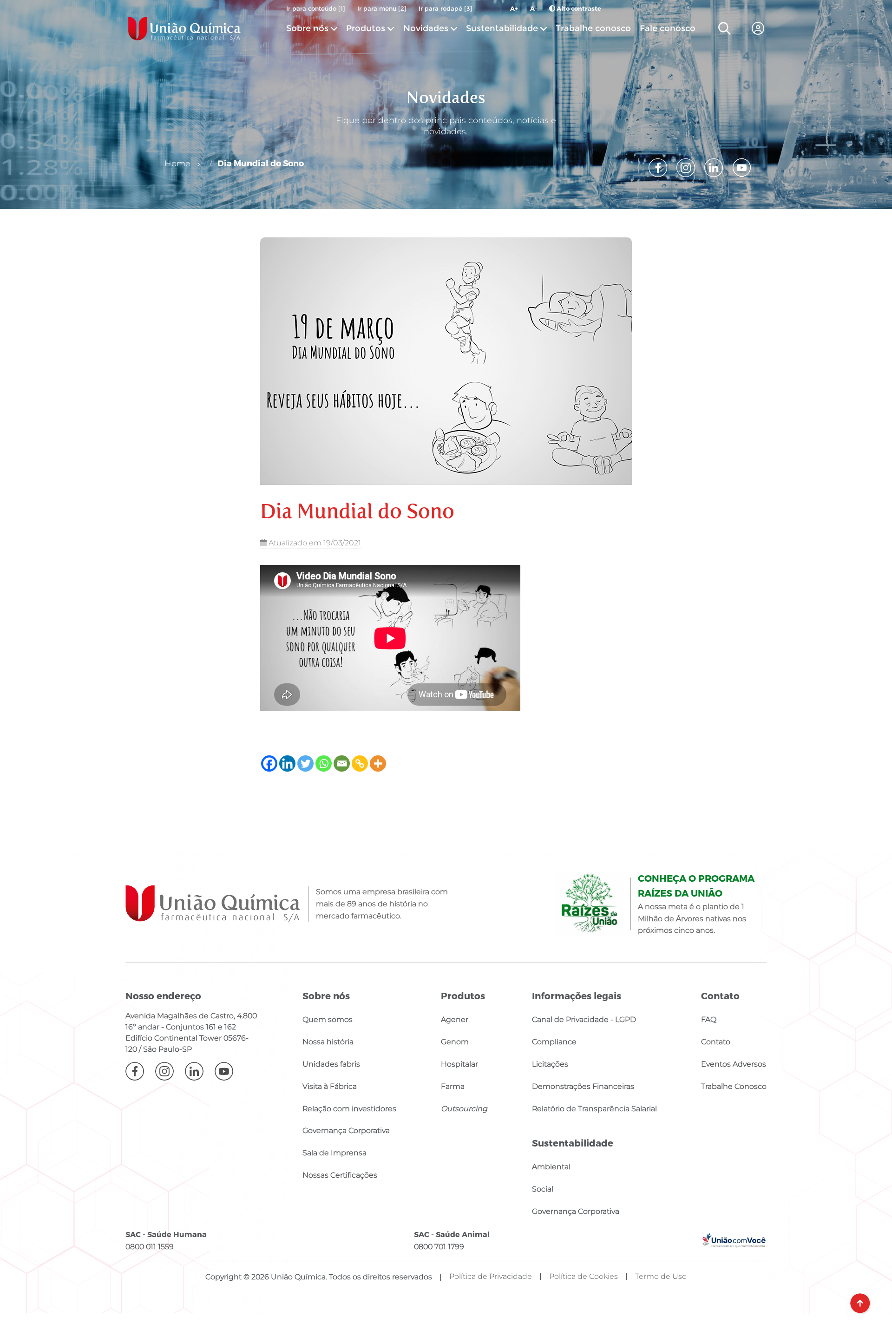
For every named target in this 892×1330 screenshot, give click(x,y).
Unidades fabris (331, 1064)
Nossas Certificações (339, 1175)
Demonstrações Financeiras (583, 1086)
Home (177, 163)
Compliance (554, 1041)
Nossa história (328, 1041)
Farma (453, 1086)
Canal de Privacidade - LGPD (584, 1019)
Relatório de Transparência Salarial (594, 1108)
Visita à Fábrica (329, 1086)
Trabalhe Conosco (734, 1086)
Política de (583, 1276)
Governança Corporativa (346, 1130)
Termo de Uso (661, 1276)
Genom (455, 1041)
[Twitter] (305, 763)
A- (533, 8)
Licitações (550, 1064)
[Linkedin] (287, 763)
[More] (378, 763)
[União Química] (184, 28)
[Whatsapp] (323, 763)
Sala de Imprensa (334, 1152)
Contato (715, 1041)
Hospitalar (459, 1064)
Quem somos (327, 1019)
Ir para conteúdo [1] (315, 8)
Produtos (365, 28)
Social (542, 1189)
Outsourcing (464, 1108)
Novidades (427, 28)
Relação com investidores (349, 1108)
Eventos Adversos (733, 1064)
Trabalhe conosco (593, 28)
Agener (454, 1019)
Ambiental (551, 1166)
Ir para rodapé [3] (445, 8)
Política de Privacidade (490, 1276)
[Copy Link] (360, 763)
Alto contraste (578, 8)
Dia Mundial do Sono (260, 163)
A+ (514, 8)
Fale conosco (667, 28)
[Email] (342, 763)
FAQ (708, 1019)
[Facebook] (269, 763)
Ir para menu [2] (382, 8)
